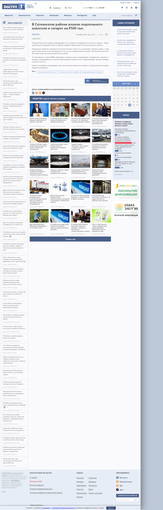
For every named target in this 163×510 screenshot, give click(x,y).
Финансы (68, 15)
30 (137, 105)
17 (114, 101)
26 (122, 105)
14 (130, 98)
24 (114, 105)
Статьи (4, 491)
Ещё (94, 15)
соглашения (46, 508)
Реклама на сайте (125, 2)
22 (133, 101)
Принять (111, 508)
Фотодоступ (82, 15)
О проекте (136, 2)
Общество (9, 15)
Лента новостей (15, 23)
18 (118, 101)
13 (126, 98)
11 (118, 98)
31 (114, 108)
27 (126, 105)
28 (130, 105)
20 (126, 101)
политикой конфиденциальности (64, 508)
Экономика (54, 15)
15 (133, 98)
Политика (40, 15)
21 (130, 101)
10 (114, 98)
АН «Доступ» (16, 480)
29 (133, 105)
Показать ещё (70, 239)
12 (122, 98)
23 (137, 101)
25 (118, 105)
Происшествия (24, 15)
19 (122, 101)
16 (137, 98)
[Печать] (107, 35)
